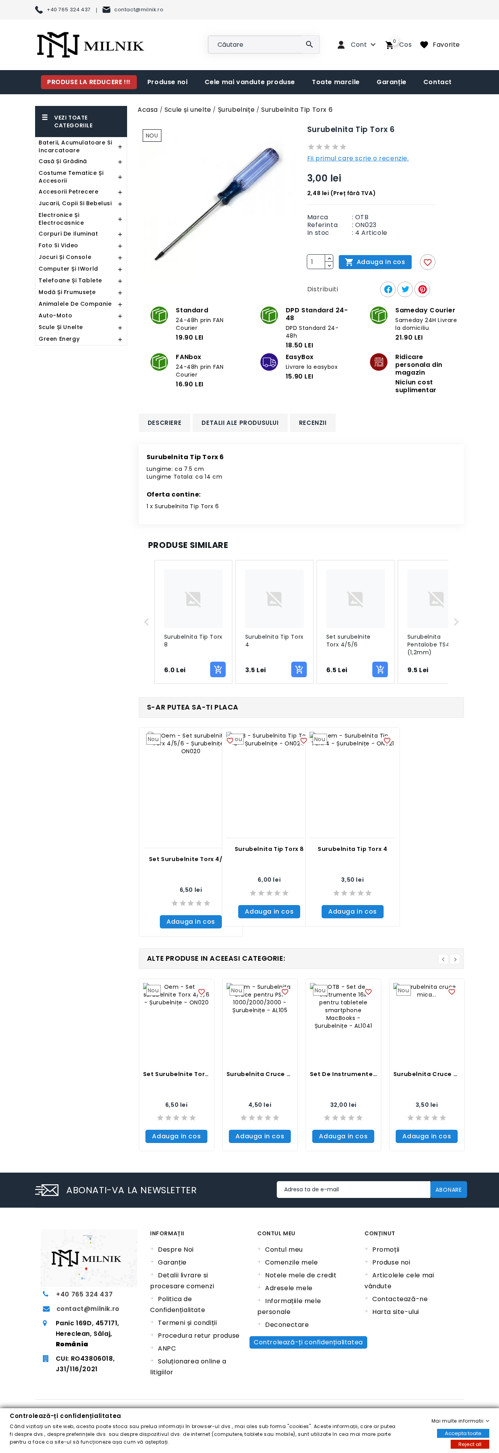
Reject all (469, 1444)
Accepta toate (463, 1433)
